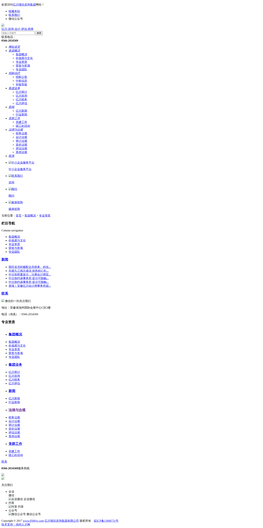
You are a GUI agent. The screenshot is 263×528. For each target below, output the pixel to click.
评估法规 (21, 148)
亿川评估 (21, 103)
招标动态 (14, 73)
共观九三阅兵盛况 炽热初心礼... (29, 270)
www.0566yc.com (33, 520)
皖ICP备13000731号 (106, 520)
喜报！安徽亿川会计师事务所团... (30, 285)
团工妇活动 (23, 125)
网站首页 (14, 46)
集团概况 (14, 50)
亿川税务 (21, 99)
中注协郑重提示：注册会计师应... (30, 274)
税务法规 (21, 133)
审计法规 (21, 140)
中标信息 (21, 80)
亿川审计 (21, 91)
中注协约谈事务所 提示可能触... (29, 278)
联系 (11, 155)
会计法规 (21, 137)
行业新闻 (21, 114)
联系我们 (14, 14)
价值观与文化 (24, 58)
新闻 (11, 107)
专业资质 (21, 61)
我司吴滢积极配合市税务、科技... (30, 266)
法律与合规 (16, 129)
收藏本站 (14, 11)
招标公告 (21, 76)
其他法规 (21, 152)
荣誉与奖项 (23, 65)
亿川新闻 (21, 110)
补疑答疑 (21, 84)
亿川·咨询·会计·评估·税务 (17, 28)
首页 (18, 215)
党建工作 (21, 122)
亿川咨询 (21, 95)
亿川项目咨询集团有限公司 (62, 520)
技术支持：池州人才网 (15, 524)
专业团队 (21, 69)
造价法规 (21, 144)
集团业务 (14, 88)
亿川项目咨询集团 (24, 4)
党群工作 (14, 118)
